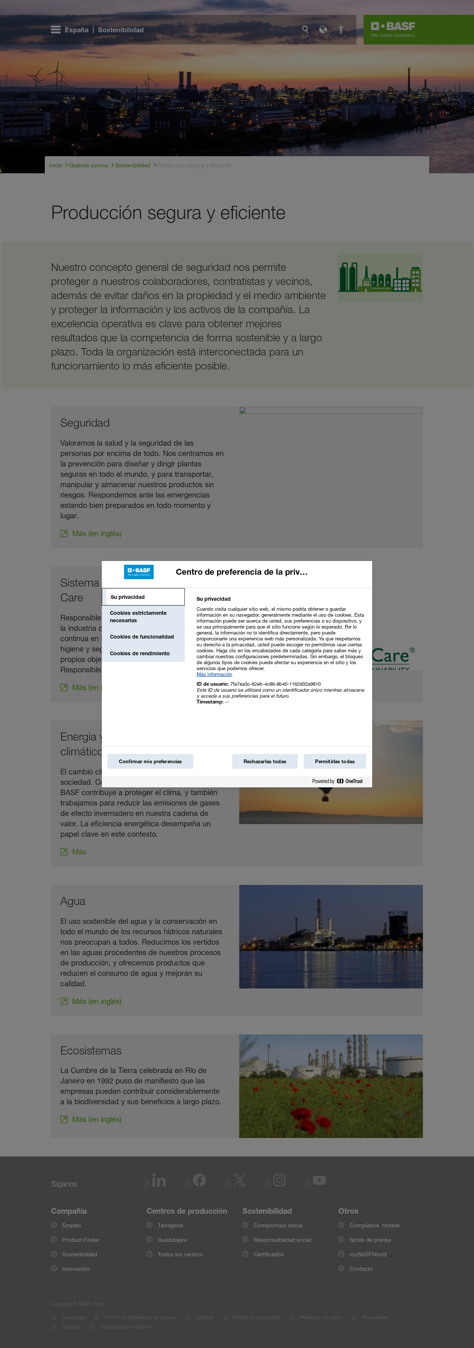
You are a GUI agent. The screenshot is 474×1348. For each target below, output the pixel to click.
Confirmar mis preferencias (150, 761)
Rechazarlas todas (265, 761)
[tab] (143, 597)
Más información (214, 674)
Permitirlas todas (335, 761)
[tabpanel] (281, 654)
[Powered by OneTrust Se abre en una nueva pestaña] (340, 782)
